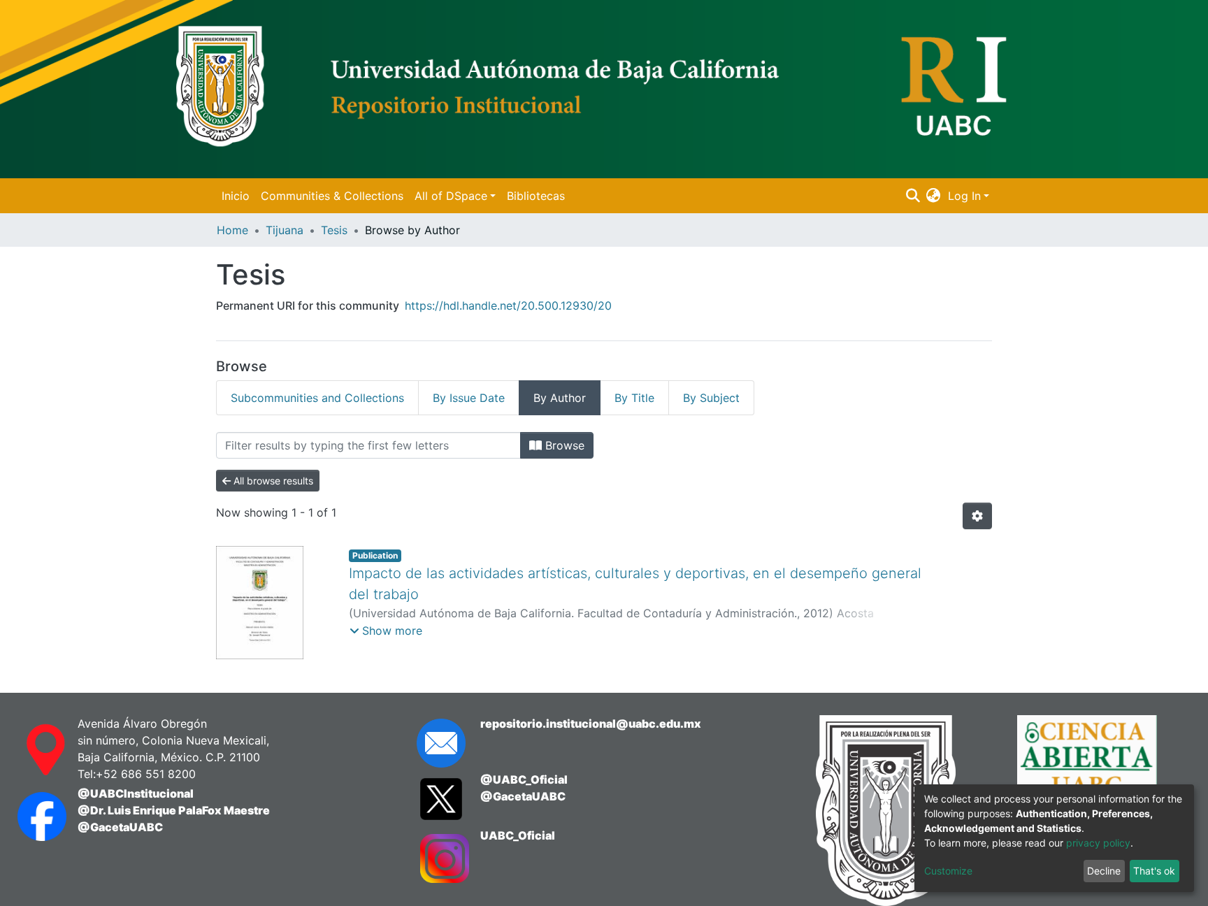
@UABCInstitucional (136, 793)
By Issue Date (469, 398)
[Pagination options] (977, 516)
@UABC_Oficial (524, 779)
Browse (563, 445)
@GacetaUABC (120, 827)
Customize (948, 871)
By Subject (711, 398)
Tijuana (284, 230)
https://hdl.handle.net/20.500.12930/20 (508, 305)
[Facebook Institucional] (33, 816)
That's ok (1154, 871)
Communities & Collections (332, 196)
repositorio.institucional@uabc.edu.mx (590, 724)
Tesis (334, 230)
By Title (634, 398)
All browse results (272, 481)
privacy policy (1098, 843)
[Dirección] (33, 750)
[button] (933, 195)
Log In (964, 196)
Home (232, 230)
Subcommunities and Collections (317, 398)
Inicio (236, 196)
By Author (559, 398)
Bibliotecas (536, 196)
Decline (1104, 871)
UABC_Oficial (517, 835)
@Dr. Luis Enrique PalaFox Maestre (174, 810)
